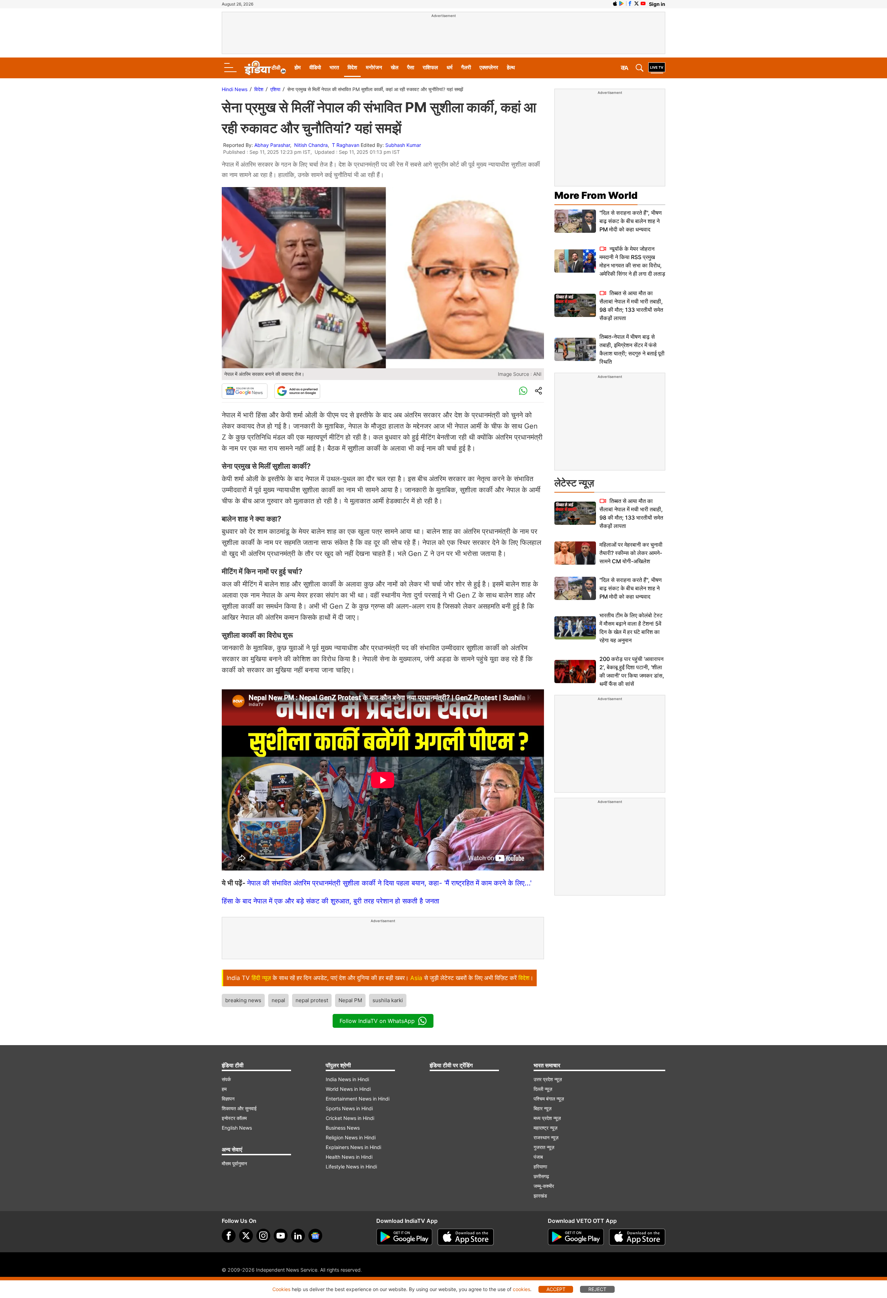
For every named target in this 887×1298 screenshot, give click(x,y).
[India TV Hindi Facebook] (629, 3)
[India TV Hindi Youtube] (643, 3)
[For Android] (576, 1237)
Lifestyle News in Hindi (351, 1166)
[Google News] (244, 391)
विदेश (352, 67)
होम (298, 67)
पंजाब (538, 1157)
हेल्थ (511, 67)
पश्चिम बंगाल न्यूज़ (549, 1099)
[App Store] (466, 1237)
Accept (555, 1289)
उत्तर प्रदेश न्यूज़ (548, 1079)
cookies (521, 1289)
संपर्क (226, 1079)
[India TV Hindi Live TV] (656, 68)
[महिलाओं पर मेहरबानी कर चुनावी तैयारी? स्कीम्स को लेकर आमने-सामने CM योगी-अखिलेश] (575, 553)
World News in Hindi (348, 1089)
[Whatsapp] (523, 391)
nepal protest (312, 1000)
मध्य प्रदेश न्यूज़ (547, 1118)
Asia (416, 977)
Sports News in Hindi (349, 1108)
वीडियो (315, 67)
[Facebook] (229, 1236)
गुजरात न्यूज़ (544, 1147)
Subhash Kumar (403, 145)
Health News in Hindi (349, 1157)
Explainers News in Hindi (353, 1147)
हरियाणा (540, 1166)
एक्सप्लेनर (489, 67)
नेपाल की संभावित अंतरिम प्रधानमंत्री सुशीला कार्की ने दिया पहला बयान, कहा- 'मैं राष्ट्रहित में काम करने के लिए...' (389, 883)
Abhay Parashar (272, 145)
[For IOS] (637, 1237)
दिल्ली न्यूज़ (543, 1089)
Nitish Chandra (311, 145)
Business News (343, 1128)
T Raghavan (345, 145)
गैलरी (466, 67)
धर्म (450, 67)
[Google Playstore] (404, 1237)
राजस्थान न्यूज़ (546, 1137)
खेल (394, 67)
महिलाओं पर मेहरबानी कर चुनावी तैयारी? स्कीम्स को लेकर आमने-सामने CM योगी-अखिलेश (630, 553)
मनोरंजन (374, 67)
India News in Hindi (347, 1079)
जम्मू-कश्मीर (544, 1186)
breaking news (243, 1000)
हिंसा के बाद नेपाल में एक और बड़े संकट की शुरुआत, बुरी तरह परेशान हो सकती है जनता (330, 901)
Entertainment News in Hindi (357, 1099)
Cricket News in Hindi (350, 1118)
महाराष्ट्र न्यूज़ (545, 1128)
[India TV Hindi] (265, 68)
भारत (334, 67)
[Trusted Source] (297, 391)
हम (224, 1089)
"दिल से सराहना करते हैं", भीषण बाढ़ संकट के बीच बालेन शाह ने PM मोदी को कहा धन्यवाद (630, 221)
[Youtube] (281, 1236)
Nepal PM (350, 1000)
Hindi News (234, 89)
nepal (278, 1000)
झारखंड (540, 1196)
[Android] (621, 3)
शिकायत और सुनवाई (239, 1108)
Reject (597, 1289)
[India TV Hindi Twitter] (636, 3)
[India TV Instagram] (263, 1236)
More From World (596, 195)
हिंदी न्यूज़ (261, 977)
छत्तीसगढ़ (541, 1176)
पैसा (410, 67)
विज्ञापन (228, 1099)
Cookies (281, 1289)
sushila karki (387, 1000)
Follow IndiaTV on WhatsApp (377, 1020)
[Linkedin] (298, 1236)
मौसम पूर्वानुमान (234, 1163)
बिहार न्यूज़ (543, 1108)
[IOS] (615, 3)
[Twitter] (246, 1236)
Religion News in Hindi (351, 1137)
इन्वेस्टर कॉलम (234, 1118)
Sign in (657, 4)
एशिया (275, 89)
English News (237, 1128)
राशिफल (430, 67)
